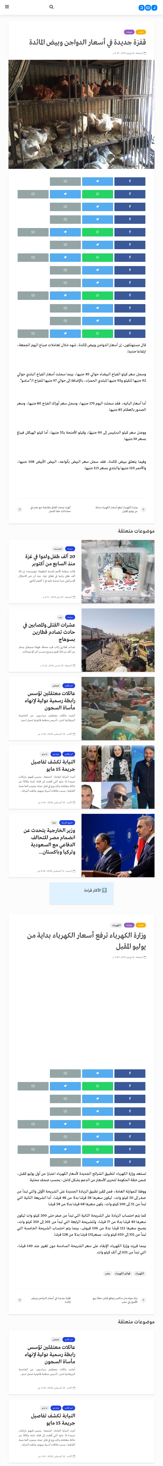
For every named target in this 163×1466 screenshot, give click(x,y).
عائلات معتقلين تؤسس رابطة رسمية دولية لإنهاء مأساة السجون (50, 700)
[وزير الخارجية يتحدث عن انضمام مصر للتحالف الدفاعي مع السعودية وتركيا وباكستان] (118, 845)
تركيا (54, 822)
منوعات (129, 32)
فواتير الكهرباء (122, 1273)
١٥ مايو (44, 754)
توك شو (56, 754)
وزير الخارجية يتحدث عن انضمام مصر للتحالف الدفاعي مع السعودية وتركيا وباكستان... (49, 841)
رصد (60, 617)
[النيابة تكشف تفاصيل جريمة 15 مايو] (118, 777)
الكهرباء (116, 925)
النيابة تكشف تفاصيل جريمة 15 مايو (53, 766)
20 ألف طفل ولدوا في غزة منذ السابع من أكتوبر (50, 560)
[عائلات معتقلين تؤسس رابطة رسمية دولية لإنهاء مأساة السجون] (118, 708)
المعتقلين (56, 685)
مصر (107, 1273)
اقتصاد (141, 32)
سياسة (70, 549)
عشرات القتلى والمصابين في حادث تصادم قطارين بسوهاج (49, 632)
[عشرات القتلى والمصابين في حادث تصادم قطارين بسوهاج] (118, 640)
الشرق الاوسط (67, 822)
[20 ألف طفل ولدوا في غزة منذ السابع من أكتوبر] (118, 572)
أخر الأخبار (69, 685)
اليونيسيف (58, 549)
